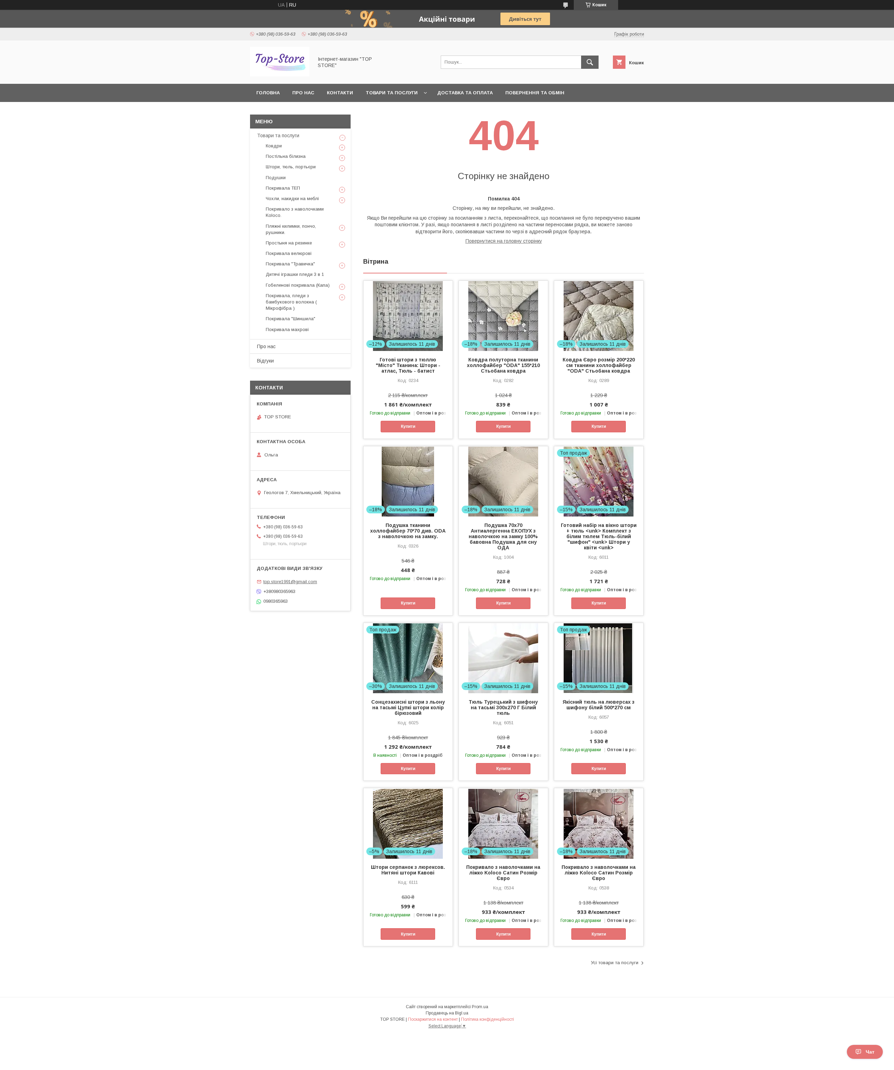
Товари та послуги (392, 92)
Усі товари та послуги (614, 962)
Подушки (276, 177)
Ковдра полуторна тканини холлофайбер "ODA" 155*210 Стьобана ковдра (503, 365)
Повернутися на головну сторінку (504, 241)
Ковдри (274, 145)
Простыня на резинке (289, 242)
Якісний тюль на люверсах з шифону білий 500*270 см (599, 704)
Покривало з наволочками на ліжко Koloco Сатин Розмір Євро (503, 872)
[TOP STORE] (279, 75)
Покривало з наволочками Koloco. (295, 212)
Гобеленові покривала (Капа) (298, 285)
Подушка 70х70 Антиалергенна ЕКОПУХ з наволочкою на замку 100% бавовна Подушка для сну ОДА (503, 536)
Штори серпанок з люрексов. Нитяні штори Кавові (408, 869)
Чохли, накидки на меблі (292, 198)
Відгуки (265, 361)
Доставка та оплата (465, 92)
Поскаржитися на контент (433, 1019)
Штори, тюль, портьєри (291, 166)
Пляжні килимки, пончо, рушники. (291, 229)
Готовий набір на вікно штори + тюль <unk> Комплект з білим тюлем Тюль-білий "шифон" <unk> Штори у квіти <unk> (599, 536)
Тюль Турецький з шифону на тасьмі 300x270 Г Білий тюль (503, 707)
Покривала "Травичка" (290, 263)
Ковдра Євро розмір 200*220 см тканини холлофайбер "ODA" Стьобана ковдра (599, 365)
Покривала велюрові (289, 253)
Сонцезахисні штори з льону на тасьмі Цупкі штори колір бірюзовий (408, 707)
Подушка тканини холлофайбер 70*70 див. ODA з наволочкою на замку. (408, 530)
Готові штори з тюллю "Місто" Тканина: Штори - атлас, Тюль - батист (408, 365)
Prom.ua (480, 1006)
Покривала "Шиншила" (290, 318)
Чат (870, 1052)
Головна (268, 92)
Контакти (340, 92)
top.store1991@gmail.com (290, 581)
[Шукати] (590, 62)
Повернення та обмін (534, 92)
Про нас (303, 92)
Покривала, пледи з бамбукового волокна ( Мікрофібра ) (291, 302)
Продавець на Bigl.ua (447, 1013)
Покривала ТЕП (283, 188)
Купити (408, 426)
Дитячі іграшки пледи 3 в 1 (295, 274)
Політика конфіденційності (487, 1019)
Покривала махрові (287, 329)
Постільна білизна (286, 156)
